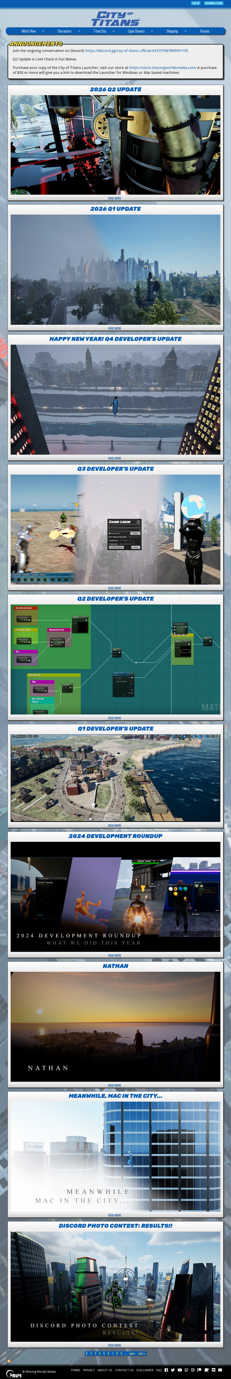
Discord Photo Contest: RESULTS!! (115, 1225)
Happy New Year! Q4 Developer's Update (115, 338)
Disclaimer (144, 1370)
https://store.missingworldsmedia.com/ (163, 67)
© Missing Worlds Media (39, 1372)
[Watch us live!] (186, 1370)
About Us (105, 1370)
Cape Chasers (131, 31)
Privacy (89, 1370)
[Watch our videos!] (180, 1370)
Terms (75, 1370)
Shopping (167, 31)
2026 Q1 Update (115, 208)
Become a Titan (213, 3)
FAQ (159, 1370)
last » (142, 1353)
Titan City (94, 31)
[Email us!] (220, 1370)
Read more (114, 198)
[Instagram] (193, 1370)
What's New (23, 31)
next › (132, 1353)
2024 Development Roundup (115, 836)
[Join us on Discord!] (213, 1370)
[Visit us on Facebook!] (166, 1370)
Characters (59, 31)
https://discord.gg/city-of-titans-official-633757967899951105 (136, 50)
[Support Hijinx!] (199, 1370)
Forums (204, 31)
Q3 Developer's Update (115, 468)
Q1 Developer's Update (115, 728)
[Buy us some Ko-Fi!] (206, 1370)
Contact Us (124, 1370)
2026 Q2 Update (115, 89)
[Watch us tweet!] (173, 1370)
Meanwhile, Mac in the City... (115, 1095)
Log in (195, 3)
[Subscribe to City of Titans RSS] (9, 1361)
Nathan (115, 966)
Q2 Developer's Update (115, 598)
